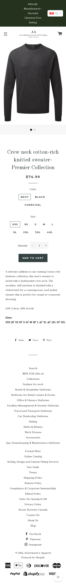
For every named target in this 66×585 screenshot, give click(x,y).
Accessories (33, 437)
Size (33, 216)
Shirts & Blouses (33, 427)
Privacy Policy (33, 504)
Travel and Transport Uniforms (33, 411)
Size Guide (33, 467)
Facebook (35, 534)
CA (54, 13)
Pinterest (35, 539)
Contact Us (33, 515)
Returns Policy (33, 483)
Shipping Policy (33, 477)
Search (33, 368)
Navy (25, 196)
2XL (26, 232)
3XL (38, 232)
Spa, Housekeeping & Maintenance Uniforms (33, 442)
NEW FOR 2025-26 (33, 373)
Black (40, 196)
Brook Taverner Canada (33, 509)
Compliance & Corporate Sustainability (33, 488)
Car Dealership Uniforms (33, 416)
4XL (50, 232)
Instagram (35, 544)
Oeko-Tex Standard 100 (33, 499)
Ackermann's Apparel (37, 553)
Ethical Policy (33, 493)
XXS (15, 224)
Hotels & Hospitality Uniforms (33, 389)
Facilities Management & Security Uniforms (33, 405)
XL (15, 232)
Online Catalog (33, 456)
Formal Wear (33, 451)
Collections (33, 379)
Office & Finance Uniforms (33, 400)
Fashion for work (33, 384)
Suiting (33, 421)
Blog (33, 525)
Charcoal (33, 204)
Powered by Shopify (33, 557)
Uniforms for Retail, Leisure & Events (33, 395)
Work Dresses (33, 432)
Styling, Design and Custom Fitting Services (33, 461)
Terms (33, 472)
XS (26, 224)
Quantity (22, 245)
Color (33, 189)
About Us (33, 520)
